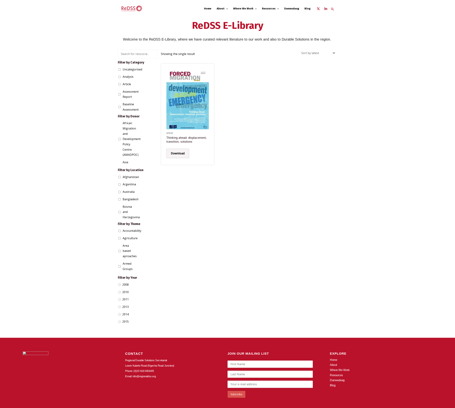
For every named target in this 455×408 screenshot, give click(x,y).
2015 (125, 322)
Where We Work (243, 8)
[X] (318, 8)
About (220, 8)
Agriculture (123, 238)
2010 (125, 292)
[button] (226, 8)
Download (178, 153)
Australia (123, 192)
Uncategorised (123, 69)
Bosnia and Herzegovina (123, 212)
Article (123, 84)
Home (207, 8)
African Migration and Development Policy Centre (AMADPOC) (123, 139)
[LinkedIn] (325, 8)
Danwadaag (291, 8)
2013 (125, 307)
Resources (268, 8)
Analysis (123, 77)
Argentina (123, 184)
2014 (125, 314)
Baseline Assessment (123, 107)
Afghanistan (123, 177)
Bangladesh (123, 199)
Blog (307, 8)
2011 (125, 299)
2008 (125, 285)
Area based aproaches (123, 251)
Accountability (123, 231)
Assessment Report (123, 94)
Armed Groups (123, 266)
